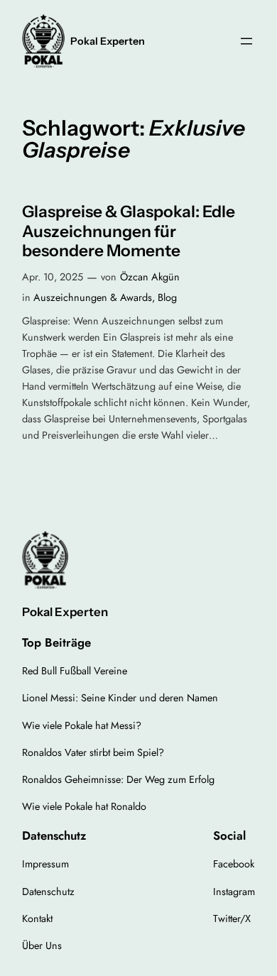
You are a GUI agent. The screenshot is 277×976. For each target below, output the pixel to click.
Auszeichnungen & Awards (92, 297)
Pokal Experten (107, 41)
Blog (167, 297)
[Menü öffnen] (246, 41)
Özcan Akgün (150, 277)
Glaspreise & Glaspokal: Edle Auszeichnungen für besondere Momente (128, 231)
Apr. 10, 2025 (52, 277)
